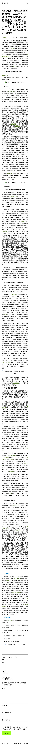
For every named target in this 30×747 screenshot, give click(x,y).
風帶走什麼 (5, 3)
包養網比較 (5, 75)
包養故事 (6, 457)
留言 (4, 688)
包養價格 (9, 173)
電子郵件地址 (6, 713)
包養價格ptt (17, 579)
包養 (5, 314)
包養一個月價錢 (6, 362)
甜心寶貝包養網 (16, 592)
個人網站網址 (6, 720)
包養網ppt (11, 91)
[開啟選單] (27, 3)
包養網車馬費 (13, 196)
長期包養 (11, 49)
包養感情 (4, 231)
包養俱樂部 (12, 455)
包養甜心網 (16, 505)
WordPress (22, 743)
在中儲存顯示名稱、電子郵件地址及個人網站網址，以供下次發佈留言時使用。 (15, 728)
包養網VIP (17, 126)
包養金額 (13, 124)
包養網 (4, 38)
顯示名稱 (5, 705)
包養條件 (13, 295)
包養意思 (23, 221)
